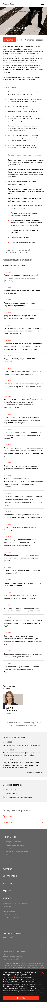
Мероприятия (10, 876)
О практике (9, 39)
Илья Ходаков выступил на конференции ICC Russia (21, 745)
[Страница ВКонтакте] (4, 937)
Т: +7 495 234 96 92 (11, 914)
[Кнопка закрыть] (42, 972)
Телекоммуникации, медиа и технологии (17, 797)
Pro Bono (9, 855)
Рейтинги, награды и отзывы (16, 851)
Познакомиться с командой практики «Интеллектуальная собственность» (24, 723)
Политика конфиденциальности (12, 956)
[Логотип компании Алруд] (8, 3)
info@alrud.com (9, 912)
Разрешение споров (10, 793)
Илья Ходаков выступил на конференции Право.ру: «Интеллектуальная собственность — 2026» (21, 754)
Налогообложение (9, 790)
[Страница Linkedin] (11, 937)
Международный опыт (14, 845)
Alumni (8, 848)
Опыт (19, 39)
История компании (13, 842)
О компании (9, 837)
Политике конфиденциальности (15, 977)
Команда (7, 868)
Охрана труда (7, 954)
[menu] (42, 3)
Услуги (6, 861)
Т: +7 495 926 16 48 (11, 917)
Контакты (8, 898)
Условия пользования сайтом (11, 959)
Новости (7, 883)
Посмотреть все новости (35, 772)
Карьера (7, 891)
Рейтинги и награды (34, 39)
